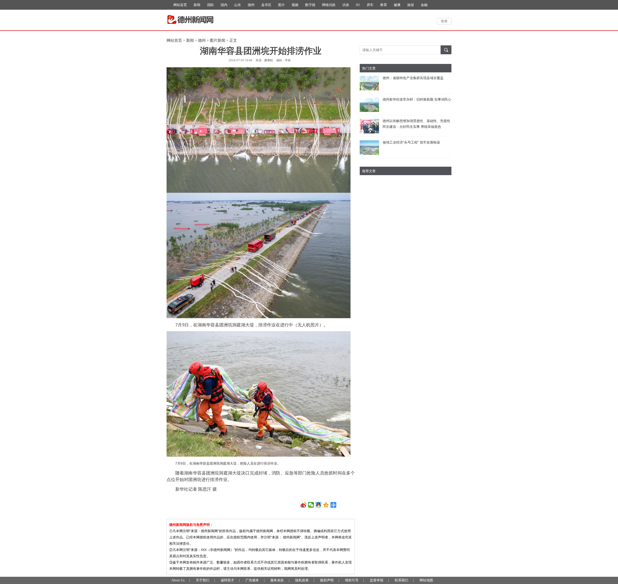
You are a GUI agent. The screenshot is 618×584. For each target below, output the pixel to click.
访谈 (345, 5)
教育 (383, 5)
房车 (370, 5)
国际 (210, 5)
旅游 (410, 5)
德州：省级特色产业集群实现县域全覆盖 (413, 78)
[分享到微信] (311, 505)
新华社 (268, 60)
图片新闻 (217, 40)
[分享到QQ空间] (326, 505)
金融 (424, 5)
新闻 (197, 5)
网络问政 (329, 5)
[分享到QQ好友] (319, 505)
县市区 (266, 5)
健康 (397, 5)
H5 (358, 5)
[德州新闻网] (190, 19)
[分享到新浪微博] (304, 505)
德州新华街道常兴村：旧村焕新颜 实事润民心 (417, 99)
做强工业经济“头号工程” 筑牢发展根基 (411, 142)
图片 (281, 5)
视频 (295, 5)
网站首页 (180, 5)
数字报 (310, 5)
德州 (251, 5)
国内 (224, 5)
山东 (237, 5)
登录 (444, 21)
